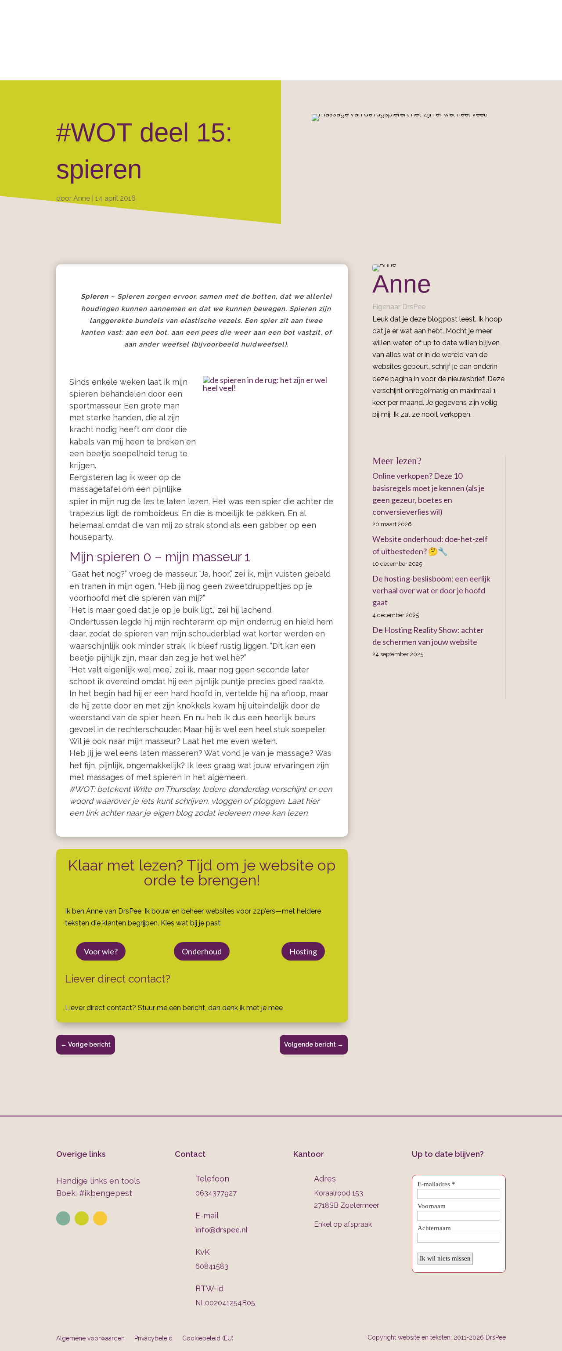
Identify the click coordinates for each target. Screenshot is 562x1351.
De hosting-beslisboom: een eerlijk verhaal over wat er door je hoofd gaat (431, 590)
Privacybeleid (153, 1338)
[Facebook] (375, 434)
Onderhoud (327, 68)
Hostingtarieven (261, 68)
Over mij (101, 68)
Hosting (303, 951)
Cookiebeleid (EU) (208, 1338)
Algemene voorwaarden (90, 1338)
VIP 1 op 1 (201, 68)
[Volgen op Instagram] (82, 1218)
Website (146, 68)
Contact (436, 68)
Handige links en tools (98, 1180)
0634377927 (374, 31)
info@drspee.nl (518, 31)
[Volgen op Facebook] (100, 1218)
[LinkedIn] (388, 434)
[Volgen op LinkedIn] (63, 1218)
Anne (81, 198)
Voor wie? (101, 951)
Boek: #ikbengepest (94, 1193)
